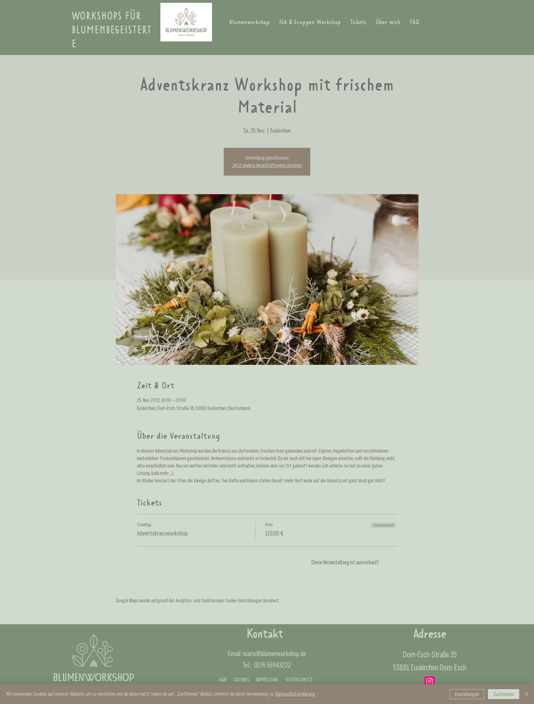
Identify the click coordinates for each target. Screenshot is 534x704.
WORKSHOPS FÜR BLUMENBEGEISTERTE (111, 31)
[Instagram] (429, 681)
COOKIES (241, 679)
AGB (223, 679)
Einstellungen (467, 694)
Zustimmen (503, 694)
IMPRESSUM (267, 679)
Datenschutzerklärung (295, 694)
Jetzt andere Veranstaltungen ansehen (267, 165)
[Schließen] (526, 694)
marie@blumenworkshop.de (274, 654)
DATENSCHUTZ (299, 679)
